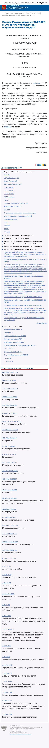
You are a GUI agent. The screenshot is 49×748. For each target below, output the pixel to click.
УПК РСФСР (8, 361)
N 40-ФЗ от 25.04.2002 (10, 389)
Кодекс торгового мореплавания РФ (18, 216)
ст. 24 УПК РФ (7, 681)
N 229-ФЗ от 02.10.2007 (10, 542)
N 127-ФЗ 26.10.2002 (8, 517)
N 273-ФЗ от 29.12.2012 (9, 397)
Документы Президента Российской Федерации (23, 241)
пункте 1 (7, 127)
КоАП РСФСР (9, 348)
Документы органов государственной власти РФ (23, 247)
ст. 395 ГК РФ (6, 583)
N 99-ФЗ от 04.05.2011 (9, 479)
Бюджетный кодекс (11, 178)
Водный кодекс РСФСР (13, 329)
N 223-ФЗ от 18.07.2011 (9, 498)
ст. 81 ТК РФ (6, 605)
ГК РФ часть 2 (9, 190)
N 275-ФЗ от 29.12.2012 (9, 413)
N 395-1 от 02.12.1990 (9, 558)
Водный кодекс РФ (11, 181)
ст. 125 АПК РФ (7, 714)
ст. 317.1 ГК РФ (6, 575)
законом (36, 83)
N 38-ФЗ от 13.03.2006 (9, 438)
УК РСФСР (8, 358)
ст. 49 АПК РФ (7, 700)
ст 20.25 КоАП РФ (8, 594)
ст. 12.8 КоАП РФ (7, 629)
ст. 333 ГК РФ (6, 566)
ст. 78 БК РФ (6, 616)
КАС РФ (7, 210)
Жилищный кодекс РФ (12, 206)
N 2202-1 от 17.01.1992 (9, 509)
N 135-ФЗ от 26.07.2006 (10, 471)
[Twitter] (40, 164)
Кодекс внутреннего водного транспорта (20, 213)
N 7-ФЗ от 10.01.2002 (9, 446)
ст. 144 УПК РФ (7, 665)
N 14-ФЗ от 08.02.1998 (9, 490)
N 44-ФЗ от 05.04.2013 (9, 534)
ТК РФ (6, 222)
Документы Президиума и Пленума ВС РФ (20, 249)
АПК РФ (7, 174)
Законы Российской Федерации (16, 238)
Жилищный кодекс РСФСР (14, 339)
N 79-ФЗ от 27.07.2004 (9, 405)
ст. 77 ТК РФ (6, 657)
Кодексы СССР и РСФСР (13, 327)
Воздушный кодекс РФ (13, 184)
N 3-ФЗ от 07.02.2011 (9, 454)
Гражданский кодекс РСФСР (15, 336)
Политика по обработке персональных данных (20, 734)
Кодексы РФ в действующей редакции (19, 172)
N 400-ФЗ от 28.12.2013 (10, 372)
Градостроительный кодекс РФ (16, 203)
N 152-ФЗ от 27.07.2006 (10, 525)
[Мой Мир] (45, 164)
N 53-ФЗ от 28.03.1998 (9, 550)
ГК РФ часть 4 (9, 197)
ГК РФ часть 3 (9, 194)
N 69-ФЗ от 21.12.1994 (9, 380)
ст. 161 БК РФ (6, 646)
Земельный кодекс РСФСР (14, 342)
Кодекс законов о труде (13, 352)
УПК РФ (7, 232)
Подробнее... (42, 323)
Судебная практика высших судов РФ (18, 236)
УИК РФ (7, 226)
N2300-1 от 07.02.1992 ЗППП (11, 421)
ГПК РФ (7, 200)
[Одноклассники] (43, 164)
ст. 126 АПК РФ (7, 692)
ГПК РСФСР (8, 332)
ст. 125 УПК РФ (7, 673)
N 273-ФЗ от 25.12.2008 (10, 430)
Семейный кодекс (11, 219)
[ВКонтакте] (38, 164)
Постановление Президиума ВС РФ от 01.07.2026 (23, 297)
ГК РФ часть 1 (9, 187)
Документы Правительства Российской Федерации (24, 244)
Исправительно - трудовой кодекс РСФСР (20, 345)
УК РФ (6, 229)
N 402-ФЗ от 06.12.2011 (9, 462)
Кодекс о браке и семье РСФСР (16, 355)
